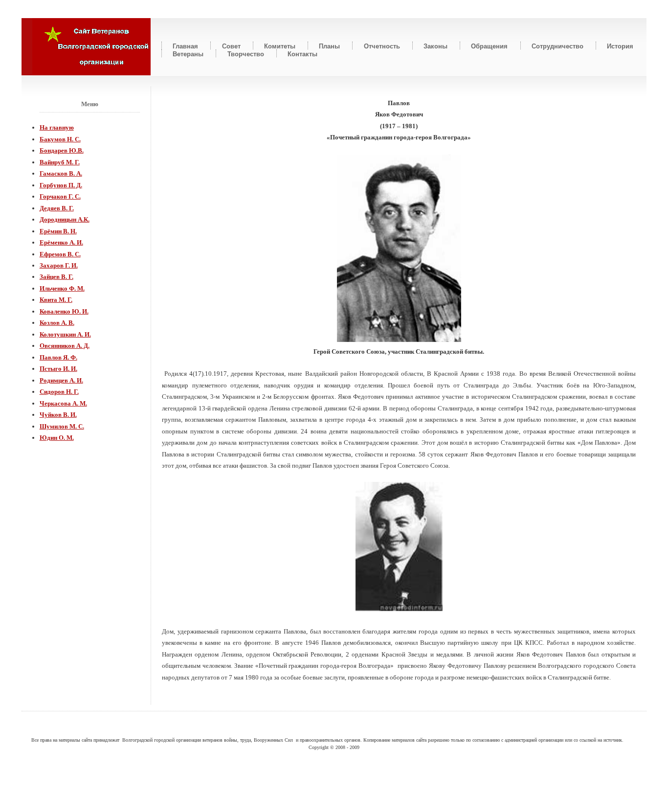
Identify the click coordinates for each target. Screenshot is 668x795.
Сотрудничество (557, 45)
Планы (329, 45)
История (620, 45)
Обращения (489, 45)
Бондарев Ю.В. (62, 150)
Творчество (245, 53)
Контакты (302, 53)
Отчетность (382, 45)
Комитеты (279, 45)
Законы (435, 45)
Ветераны (188, 53)
